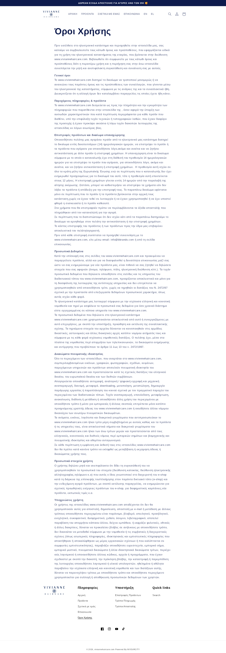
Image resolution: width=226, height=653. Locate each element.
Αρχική (81, 595)
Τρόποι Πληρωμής (125, 601)
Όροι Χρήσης (85, 617)
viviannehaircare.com (104, 649)
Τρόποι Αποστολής (125, 606)
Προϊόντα (83, 601)
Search (156, 595)
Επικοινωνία (84, 612)
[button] (169, 14)
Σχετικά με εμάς (86, 606)
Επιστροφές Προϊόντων (128, 595)
